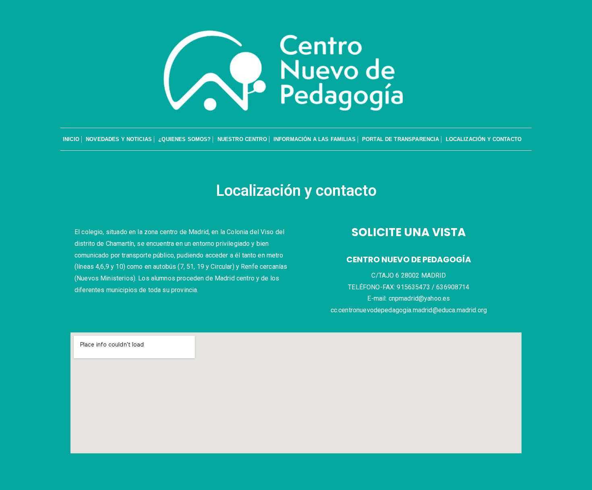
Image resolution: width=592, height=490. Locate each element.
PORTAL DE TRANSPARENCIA (400, 139)
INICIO (71, 139)
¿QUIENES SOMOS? (184, 139)
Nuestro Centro (242, 139)
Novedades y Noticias (119, 139)
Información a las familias (314, 139)
